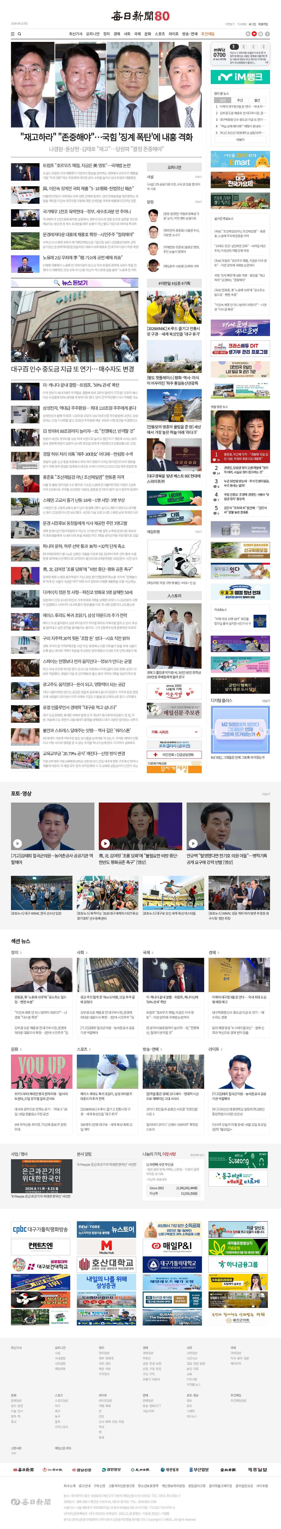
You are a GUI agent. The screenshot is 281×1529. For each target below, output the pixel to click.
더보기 (198, 177)
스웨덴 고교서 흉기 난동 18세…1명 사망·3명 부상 (84, 500)
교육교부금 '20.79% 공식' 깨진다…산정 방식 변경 (84, 753)
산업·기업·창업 (152, 1368)
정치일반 (104, 1352)
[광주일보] (140, 1470)
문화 (147, 33)
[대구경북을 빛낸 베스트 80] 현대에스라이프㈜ (174, 478)
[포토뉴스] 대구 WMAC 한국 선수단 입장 (36, 913)
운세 (101, 1437)
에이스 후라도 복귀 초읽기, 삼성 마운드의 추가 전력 (85, 615)
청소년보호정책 (148, 1485)
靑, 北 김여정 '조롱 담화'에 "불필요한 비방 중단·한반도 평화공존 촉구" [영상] (139, 858)
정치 (106, 33)
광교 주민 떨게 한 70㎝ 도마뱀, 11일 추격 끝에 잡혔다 (107, 999)
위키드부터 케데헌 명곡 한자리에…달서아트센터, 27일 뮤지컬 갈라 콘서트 (40, 1096)
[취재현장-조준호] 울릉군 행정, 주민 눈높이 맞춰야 (181, 249)
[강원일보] (53, 1469)
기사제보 (242, 24)
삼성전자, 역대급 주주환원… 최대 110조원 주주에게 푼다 (89, 408)
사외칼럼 (60, 1363)
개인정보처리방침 (173, 1485)
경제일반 (148, 1352)
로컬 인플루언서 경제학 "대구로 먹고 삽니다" (80, 707)
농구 (57, 1416)
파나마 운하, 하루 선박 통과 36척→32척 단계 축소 (84, 546)
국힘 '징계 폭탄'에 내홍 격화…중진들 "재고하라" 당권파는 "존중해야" (239, 277)
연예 (145, 1395)
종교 (13, 1421)
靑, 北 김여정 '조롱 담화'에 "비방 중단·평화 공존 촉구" (88, 569)
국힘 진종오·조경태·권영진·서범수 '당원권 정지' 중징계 (246, 496)
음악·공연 (17, 1405)
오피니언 (92, 33)
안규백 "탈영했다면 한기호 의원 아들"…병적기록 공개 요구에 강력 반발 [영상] (227, 858)
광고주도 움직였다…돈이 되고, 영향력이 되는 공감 (84, 684)
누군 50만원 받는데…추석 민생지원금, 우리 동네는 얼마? (246, 483)
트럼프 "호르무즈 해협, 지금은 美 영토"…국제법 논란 (86, 165)
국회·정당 (105, 1363)
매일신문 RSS (63, 1448)
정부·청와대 (106, 1358)
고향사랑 (16, 1448)
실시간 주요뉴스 (223, 218)
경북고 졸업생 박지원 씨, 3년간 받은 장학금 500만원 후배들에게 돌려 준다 (174, 674)
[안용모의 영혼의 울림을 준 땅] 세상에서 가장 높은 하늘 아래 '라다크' (174, 429)
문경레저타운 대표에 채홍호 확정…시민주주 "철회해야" (88, 234)
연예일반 (148, 1400)
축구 (57, 1411)
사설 (57, 1352)
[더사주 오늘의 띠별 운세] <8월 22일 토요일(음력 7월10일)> (239, 1127)
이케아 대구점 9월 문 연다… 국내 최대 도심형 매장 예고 (239, 999)
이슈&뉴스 (220, 609)
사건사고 (192, 1358)
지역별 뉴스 (193, 1384)
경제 (116, 33)
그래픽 (191, 1411)
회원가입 (263, 24)
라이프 (173, 33)
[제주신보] (257, 1470)
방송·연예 (190, 33)
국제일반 (236, 1352)
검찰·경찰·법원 (196, 1363)
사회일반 (192, 1352)
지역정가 (104, 1373)
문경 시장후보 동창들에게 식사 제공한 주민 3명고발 (85, 523)
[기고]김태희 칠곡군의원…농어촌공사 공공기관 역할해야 (107, 1030)
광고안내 (84, 1485)
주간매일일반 (238, 1400)
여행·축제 (105, 1405)
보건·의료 (192, 1368)
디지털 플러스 (221, 700)
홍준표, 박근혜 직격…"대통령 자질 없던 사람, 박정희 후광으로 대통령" (246, 456)
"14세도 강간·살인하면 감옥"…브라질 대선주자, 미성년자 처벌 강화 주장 (239, 248)
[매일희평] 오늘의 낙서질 (161, 583)
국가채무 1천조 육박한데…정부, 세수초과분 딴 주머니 (87, 211)
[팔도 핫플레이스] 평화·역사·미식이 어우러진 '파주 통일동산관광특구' (173, 383)
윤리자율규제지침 (220, 1485)
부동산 (147, 1358)
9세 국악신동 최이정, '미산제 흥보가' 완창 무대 (40, 1127)
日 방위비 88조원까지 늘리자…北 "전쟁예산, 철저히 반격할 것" (172, 1030)
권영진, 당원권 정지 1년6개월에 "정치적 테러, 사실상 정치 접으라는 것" (246, 469)
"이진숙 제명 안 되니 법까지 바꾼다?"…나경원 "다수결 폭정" (40, 1014)
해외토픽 (236, 1363)
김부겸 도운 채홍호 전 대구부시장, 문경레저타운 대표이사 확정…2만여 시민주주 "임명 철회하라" (41, 1030)
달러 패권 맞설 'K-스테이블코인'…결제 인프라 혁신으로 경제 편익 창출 (238, 1030)
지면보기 (230, 24)
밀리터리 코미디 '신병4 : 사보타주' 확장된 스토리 (172, 1127)
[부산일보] (199, 1469)
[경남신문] (81, 1469)
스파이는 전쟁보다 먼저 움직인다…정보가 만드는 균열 (87, 661)
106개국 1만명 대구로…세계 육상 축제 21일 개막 (106, 1127)
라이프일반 (105, 1400)
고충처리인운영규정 (121, 1485)
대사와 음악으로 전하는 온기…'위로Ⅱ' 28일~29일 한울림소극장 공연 (40, 1111)
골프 (57, 1421)
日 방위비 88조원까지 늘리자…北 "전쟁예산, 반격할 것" (89, 431)
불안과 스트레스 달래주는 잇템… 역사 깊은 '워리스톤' (87, 730)
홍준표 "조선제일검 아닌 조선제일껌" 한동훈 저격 (83, 477)
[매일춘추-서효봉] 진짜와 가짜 (181, 266)
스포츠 (160, 33)
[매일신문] (23, 1469)
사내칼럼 (60, 1358)
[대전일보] (170, 1469)
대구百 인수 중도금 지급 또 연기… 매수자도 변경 (72, 369)
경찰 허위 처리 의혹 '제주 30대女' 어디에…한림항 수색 (88, 454)
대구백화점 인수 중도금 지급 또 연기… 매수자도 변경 (238, 1014)
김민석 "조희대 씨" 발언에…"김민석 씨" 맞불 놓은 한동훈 (245, 510)
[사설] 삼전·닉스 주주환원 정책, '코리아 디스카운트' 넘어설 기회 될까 (173, 187)
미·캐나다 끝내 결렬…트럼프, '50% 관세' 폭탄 (81, 385)
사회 (127, 33)
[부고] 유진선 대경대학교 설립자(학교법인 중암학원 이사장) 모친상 (238, 1111)
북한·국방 (105, 1368)
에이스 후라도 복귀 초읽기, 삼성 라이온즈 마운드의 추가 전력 (106, 1096)
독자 (101, 1426)
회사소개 (69, 1485)
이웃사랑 (192, 1379)
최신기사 (76, 33)
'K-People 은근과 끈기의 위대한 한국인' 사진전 (40, 1196)
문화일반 (16, 1400)
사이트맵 (262, 1485)
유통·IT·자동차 (151, 1379)
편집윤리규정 (197, 1485)
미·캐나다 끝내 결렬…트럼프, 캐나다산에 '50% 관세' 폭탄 (172, 999)
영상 (189, 1400)
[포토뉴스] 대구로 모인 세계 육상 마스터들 (169, 913)
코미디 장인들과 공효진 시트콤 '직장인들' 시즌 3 (172, 1111)
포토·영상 (192, 1395)
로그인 (252, 24)
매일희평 (60, 1368)
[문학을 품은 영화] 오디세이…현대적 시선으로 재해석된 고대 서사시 (172, 1096)
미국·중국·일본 (240, 1358)
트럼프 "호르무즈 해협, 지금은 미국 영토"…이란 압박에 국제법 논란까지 (170, 1014)
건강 (101, 1416)
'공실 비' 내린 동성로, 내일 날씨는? (232, 757)
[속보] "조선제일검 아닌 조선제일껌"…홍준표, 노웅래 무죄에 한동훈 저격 (239, 233)
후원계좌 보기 (197, 1155)
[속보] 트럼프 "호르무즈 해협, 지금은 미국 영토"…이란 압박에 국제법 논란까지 (240, 262)
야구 (57, 1405)
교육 (189, 1373)
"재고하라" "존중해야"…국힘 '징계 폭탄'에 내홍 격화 (106, 137)
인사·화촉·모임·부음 (111, 1421)
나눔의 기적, (159, 1154)
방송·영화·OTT (152, 1405)
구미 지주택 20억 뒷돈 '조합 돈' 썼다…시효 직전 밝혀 (86, 638)
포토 (189, 1405)
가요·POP (148, 1411)
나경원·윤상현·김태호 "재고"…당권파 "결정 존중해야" (106, 149)
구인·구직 (149, 1373)
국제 (137, 33)
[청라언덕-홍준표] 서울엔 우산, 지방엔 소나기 (181, 232)
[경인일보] (111, 1469)
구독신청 (99, 1485)
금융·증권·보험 (152, 1363)
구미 (13, 1453)
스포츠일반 (61, 1400)
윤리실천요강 (244, 1485)
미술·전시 (17, 1411)
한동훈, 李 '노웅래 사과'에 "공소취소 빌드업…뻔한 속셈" (40, 999)
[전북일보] (228, 1470)
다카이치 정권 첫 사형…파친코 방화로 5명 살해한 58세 (87, 592)
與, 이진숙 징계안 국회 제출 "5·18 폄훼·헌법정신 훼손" (88, 188)
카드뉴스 (192, 1416)
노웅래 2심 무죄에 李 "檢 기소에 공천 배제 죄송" (83, 257)
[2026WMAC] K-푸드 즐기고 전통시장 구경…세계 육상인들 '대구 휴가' (173, 331)
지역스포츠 (61, 1426)
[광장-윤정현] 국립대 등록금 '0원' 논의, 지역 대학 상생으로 (181, 215)
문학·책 (15, 1416)
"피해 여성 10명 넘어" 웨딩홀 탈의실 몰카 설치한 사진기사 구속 (232, 623)
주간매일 (207, 33)
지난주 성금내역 (157, 1179)
